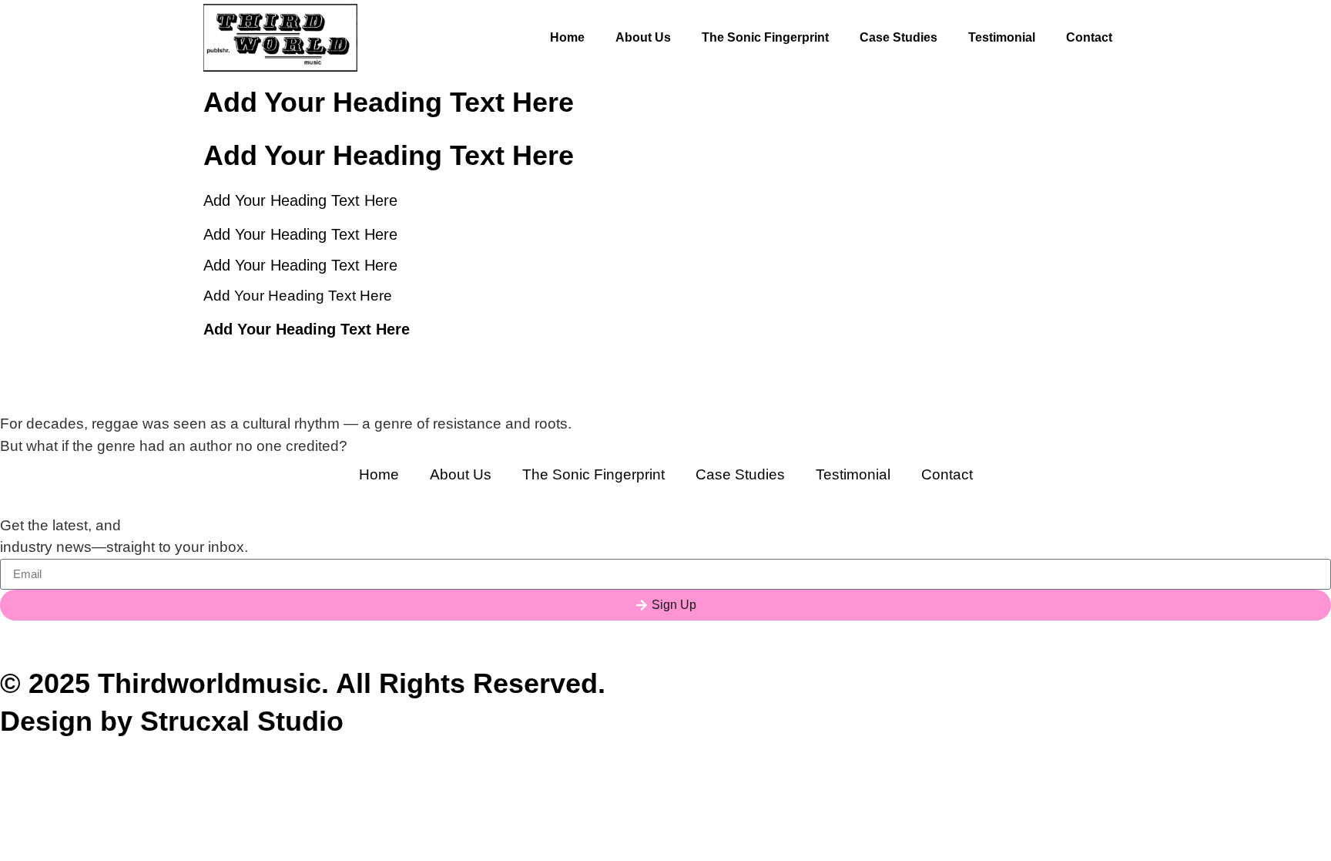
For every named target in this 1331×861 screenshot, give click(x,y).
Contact (1089, 37)
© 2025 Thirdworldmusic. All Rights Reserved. (302, 683)
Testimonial (1001, 37)
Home (567, 37)
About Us (643, 37)
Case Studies (898, 37)
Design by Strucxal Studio (172, 721)
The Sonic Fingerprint (765, 37)
